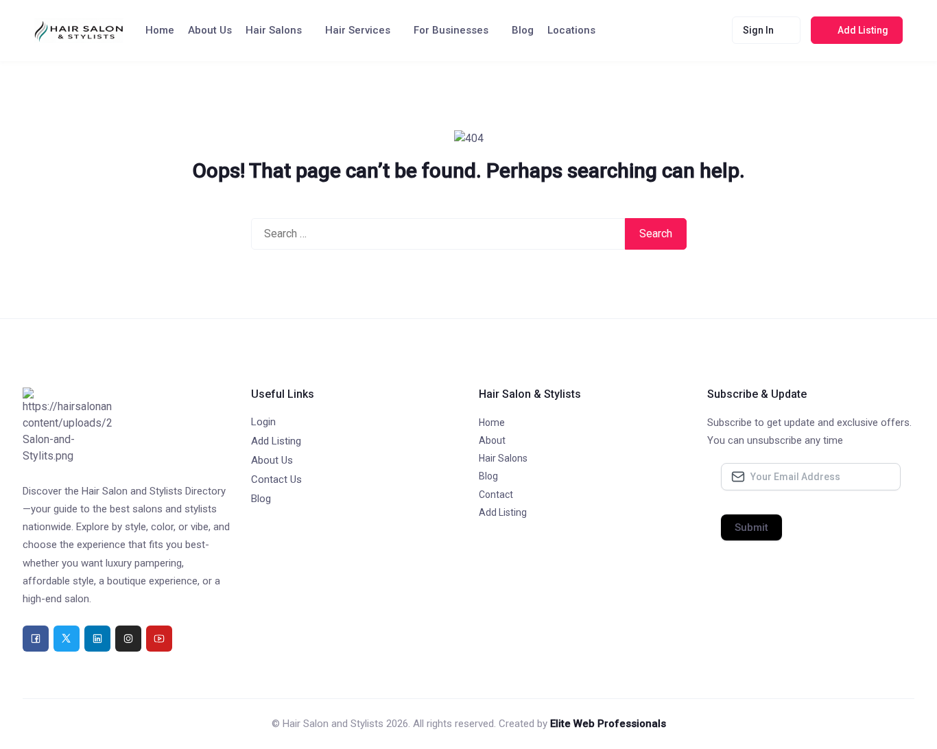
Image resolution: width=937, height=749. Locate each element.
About (492, 440)
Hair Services (357, 30)
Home (159, 30)
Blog (523, 30)
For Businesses (451, 30)
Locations (571, 30)
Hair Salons (274, 30)
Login (263, 422)
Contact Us (276, 479)
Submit (751, 527)
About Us (210, 30)
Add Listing (276, 441)
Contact (496, 494)
